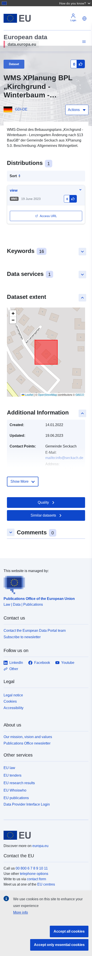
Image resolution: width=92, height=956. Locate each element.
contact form (36, 879)
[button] (75, 3)
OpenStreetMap (47, 394)
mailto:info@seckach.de (64, 458)
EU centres (46, 884)
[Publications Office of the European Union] (44, 584)
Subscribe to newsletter (22, 637)
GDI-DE (21, 109)
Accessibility (13, 708)
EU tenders (12, 775)
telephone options (34, 874)
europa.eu (40, 846)
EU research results (19, 783)
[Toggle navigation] (83, 42)
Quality (43, 502)
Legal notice (13, 695)
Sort (13, 176)
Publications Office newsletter (27, 743)
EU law (9, 768)
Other (13, 669)
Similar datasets (43, 515)
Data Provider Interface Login (27, 804)
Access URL (48, 216)
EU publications (16, 798)
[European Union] (44, 835)
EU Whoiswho (15, 790)
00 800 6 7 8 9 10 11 (32, 868)
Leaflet (28, 394)
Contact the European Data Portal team (35, 630)
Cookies (10, 701)
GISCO (79, 394)
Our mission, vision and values (28, 737)
